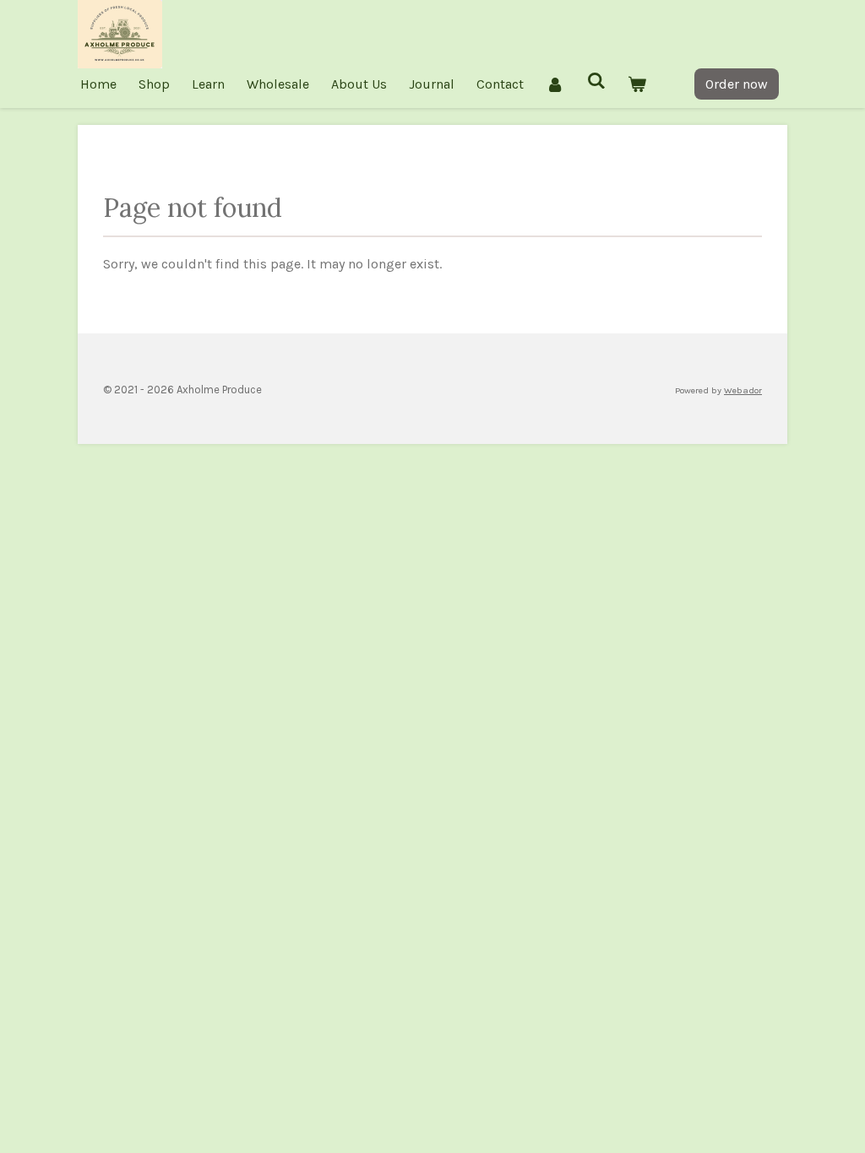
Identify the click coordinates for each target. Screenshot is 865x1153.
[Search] (595, 80)
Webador (743, 390)
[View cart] (637, 84)
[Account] (555, 84)
